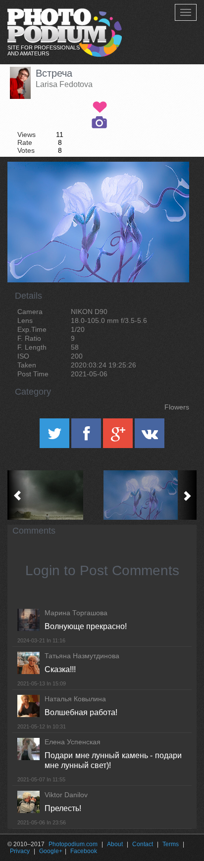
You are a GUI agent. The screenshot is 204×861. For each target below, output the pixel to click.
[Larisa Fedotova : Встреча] (149, 495)
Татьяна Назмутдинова (82, 656)
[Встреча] (169, 187)
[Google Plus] (119, 437)
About (115, 844)
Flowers (176, 407)
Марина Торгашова (76, 613)
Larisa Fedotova (64, 84)
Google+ (50, 851)
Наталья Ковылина (75, 699)
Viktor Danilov (66, 795)
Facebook (83, 851)
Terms (170, 844)
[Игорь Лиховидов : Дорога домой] (55, 495)
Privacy (20, 851)
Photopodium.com (73, 844)
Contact (142, 844)
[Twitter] (55, 437)
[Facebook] (87, 437)
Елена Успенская (73, 742)
